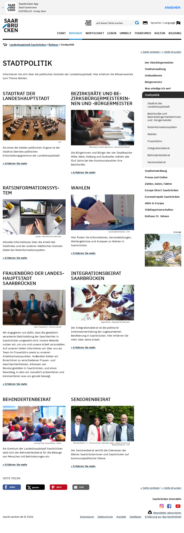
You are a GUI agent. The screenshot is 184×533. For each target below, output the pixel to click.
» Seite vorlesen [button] (150, 52)
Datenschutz (105, 516)
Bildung (175, 33)
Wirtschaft (95, 33)
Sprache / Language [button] (163, 22)
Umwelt (125, 33)
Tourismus (143, 33)
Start (61, 33)
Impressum (87, 516)
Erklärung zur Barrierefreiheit (163, 516)
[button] (12, 487)
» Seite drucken (171, 52)
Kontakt (121, 516)
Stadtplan (135, 516)
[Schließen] (3, 7)
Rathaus (75, 33)
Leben (111, 33)
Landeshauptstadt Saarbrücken (28, 44)
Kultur (160, 33)
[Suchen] (137, 23)
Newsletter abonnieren (167, 512)
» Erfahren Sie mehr (15, 163)
